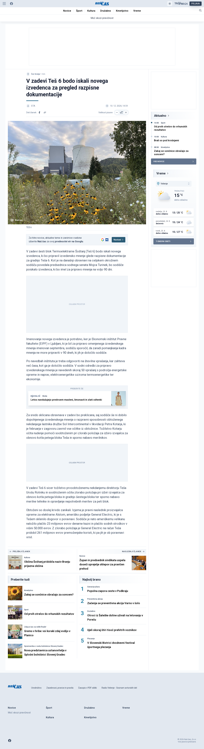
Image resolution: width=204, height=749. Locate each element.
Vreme (160, 173)
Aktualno (160, 115)
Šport (26, 610)
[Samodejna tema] (169, 3)
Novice (82, 556)
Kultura (27, 557)
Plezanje (91, 639)
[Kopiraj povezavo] (44, 112)
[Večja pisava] (126, 112)
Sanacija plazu (93, 587)
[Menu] (4, 3)
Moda (44, 396)
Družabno (91, 611)
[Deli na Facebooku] (39, 112)
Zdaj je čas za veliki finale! (35, 627)
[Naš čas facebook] (11, 4)
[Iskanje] (200, 10)
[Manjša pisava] (117, 112)
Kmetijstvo (28, 590)
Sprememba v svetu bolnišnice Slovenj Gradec (43, 646)
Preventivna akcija (95, 599)
